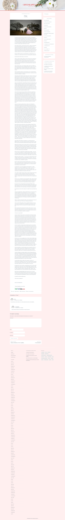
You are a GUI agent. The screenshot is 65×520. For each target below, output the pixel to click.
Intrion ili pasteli (50, 64)
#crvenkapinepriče (19, 282)
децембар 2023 (13, 395)
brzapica (46, 353)
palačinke (49, 356)
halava (42, 356)
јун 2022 (12, 425)
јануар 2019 (12, 489)
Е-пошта (11, 332)
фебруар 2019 (12, 487)
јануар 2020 (12, 469)
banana (49, 352)
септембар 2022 (13, 420)
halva (46, 356)
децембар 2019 (13, 471)
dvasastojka (43, 355)
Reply (22, 307)
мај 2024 (12, 387)
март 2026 (12, 364)
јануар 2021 (12, 453)
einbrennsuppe (49, 355)
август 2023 (12, 402)
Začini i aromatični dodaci (47, 39)
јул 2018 (12, 499)
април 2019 (12, 484)
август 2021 (12, 441)
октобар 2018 (12, 494)
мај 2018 (12, 502)
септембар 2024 (13, 384)
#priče (16, 282)
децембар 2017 (13, 510)
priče (28, 291)
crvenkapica (17, 291)
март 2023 (12, 410)
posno (52, 358)
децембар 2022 (13, 415)
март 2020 (12, 466)
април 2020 (12, 464)
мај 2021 (12, 446)
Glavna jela (45, 25)
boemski (42, 353)
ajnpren (42, 352)
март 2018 (12, 505)
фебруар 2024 (13, 392)
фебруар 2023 (13, 412)
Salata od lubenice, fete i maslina (17, 342)
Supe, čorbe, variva (46, 23)
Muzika (45, 47)
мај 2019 (12, 482)
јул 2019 (12, 479)
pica (53, 356)
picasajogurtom (44, 358)
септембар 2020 (13, 456)
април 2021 (12, 448)
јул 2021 (12, 443)
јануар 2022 (12, 433)
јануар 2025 (12, 379)
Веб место (11, 335)
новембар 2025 (13, 369)
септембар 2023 (13, 400)
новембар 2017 (13, 512)
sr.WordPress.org (13, 357)
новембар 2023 (13, 397)
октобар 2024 (12, 382)
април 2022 (12, 428)
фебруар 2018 (12, 507)
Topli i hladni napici (46, 42)
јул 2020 (12, 459)
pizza (49, 358)
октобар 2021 (12, 438)
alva (46, 352)
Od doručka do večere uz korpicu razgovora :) (32, 518)
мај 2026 (12, 361)
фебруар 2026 (13, 366)
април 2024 (12, 389)
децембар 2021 (13, 435)
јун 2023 (12, 405)
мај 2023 (12, 407)
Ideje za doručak (46, 20)
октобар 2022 (12, 418)
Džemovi (45, 37)
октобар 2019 (12, 474)
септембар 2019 (13, 476)
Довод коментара (13, 355)
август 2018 (12, 497)
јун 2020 (12, 461)
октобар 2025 (12, 371)
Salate (45, 28)
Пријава (12, 352)
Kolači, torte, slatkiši (46, 31)
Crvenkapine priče (26, 13)
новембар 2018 (13, 492)
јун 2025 (12, 374)
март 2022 (12, 430)
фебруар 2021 (12, 451)
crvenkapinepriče (31, 291)
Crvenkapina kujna (32, 4)
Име (11, 329)
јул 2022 (12, 423)
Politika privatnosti (46, 50)
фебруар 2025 (13, 377)
